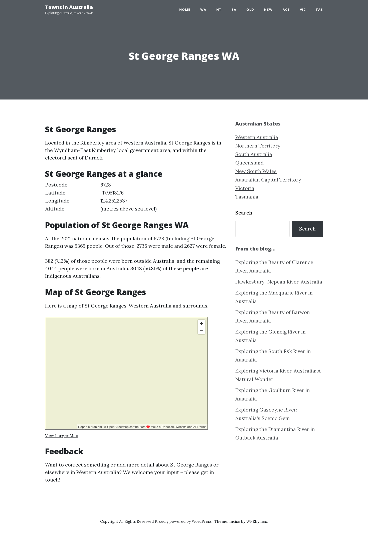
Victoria (244, 188)
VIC (303, 9)
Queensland (249, 163)
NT (219, 9)
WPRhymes (256, 521)
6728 (105, 185)
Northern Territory (257, 145)
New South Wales (256, 171)
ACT (286, 9)
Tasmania (246, 197)
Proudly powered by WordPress (184, 521)
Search (243, 213)
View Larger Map (61, 435)
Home (184, 9)
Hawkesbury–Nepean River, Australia (278, 281)
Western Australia (256, 137)
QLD (250, 9)
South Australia (253, 154)
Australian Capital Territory (268, 179)
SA (234, 9)
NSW (268, 9)
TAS (319, 9)
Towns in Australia (69, 7)
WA (203, 9)
